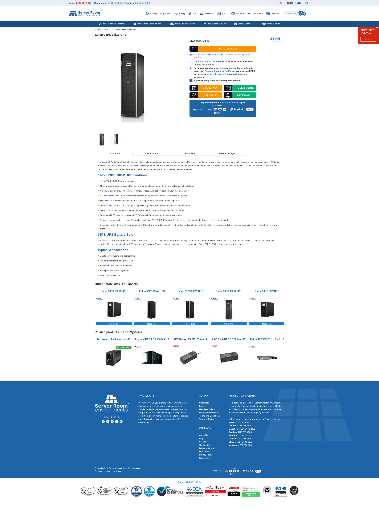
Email (299, 2)
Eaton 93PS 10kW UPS (113, 291)
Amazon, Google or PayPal (218, 71)
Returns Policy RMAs (209, 412)
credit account (218, 74)
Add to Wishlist (227, 48)
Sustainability (205, 458)
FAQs (201, 406)
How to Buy (204, 451)
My (290, 2)
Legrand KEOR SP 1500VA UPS (152, 339)
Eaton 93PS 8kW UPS (267, 291)
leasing (243, 74)
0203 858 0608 (142, 3)
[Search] (281, 3)
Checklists (204, 403)
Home (97, 29)
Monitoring (208, 13)
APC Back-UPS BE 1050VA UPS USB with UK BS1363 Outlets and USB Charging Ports (191, 339)
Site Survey (210, 88)
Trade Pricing (273, 24)
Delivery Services (207, 448)
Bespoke (240, 13)
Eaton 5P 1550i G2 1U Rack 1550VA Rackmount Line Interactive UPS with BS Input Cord (267, 339)
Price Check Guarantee (209, 61)
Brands (202, 442)
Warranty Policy (206, 419)
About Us (203, 435)
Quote (246, 88)
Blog (201, 438)
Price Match (244, 95)
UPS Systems (132, 332)
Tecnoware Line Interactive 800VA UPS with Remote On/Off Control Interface (114, 339)
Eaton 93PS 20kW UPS (190, 291)
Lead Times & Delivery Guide (208, 54)
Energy (182, 13)
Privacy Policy (205, 455)
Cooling (153, 13)
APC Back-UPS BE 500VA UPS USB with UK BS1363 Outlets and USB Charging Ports (229, 339)
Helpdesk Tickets (207, 409)
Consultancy (257, 13)
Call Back (210, 95)
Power (168, 13)
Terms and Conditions (209, 416)
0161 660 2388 (115, 3)
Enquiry (307, 2)
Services (275, 13)
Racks (224, 13)
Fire (194, 13)
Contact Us (368, 39)
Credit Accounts (246, 24)
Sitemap (117, 471)
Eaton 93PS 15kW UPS (152, 291)
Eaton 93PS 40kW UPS (228, 291)
